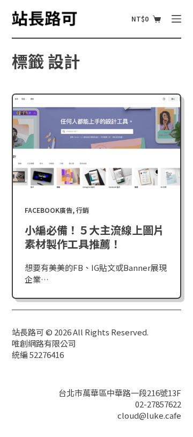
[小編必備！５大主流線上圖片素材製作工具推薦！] (97, 142)
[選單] (176, 19)
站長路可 (28, 332)
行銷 (82, 209)
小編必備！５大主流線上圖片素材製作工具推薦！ (94, 237)
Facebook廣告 (48, 209)
